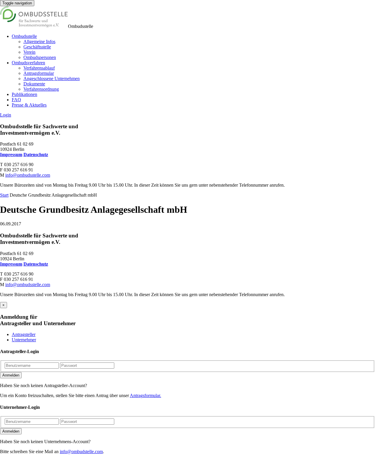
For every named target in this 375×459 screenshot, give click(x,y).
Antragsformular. (145, 395)
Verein (29, 52)
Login (5, 114)
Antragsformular (38, 73)
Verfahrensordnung (41, 89)
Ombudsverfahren (28, 62)
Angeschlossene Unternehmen (51, 78)
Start (4, 195)
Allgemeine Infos (39, 41)
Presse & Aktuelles (29, 104)
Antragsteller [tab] (23, 334)
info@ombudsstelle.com (27, 175)
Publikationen (24, 94)
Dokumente (34, 83)
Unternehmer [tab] (24, 339)
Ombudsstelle (24, 36)
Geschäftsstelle (37, 46)
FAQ (16, 99)
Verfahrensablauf (39, 67)
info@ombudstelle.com (81, 451)
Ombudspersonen (39, 57)
